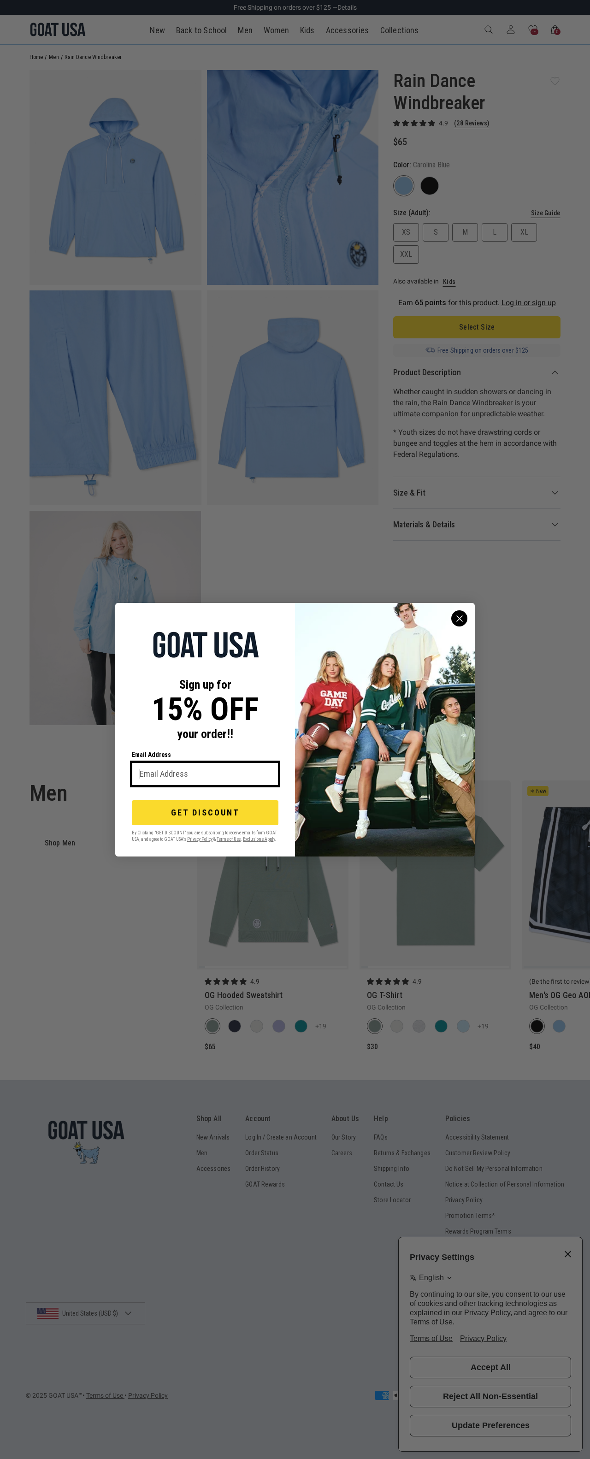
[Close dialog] (459, 618)
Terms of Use (229, 838)
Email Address (151, 754)
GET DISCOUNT (205, 812)
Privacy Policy (199, 838)
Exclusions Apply (259, 838)
